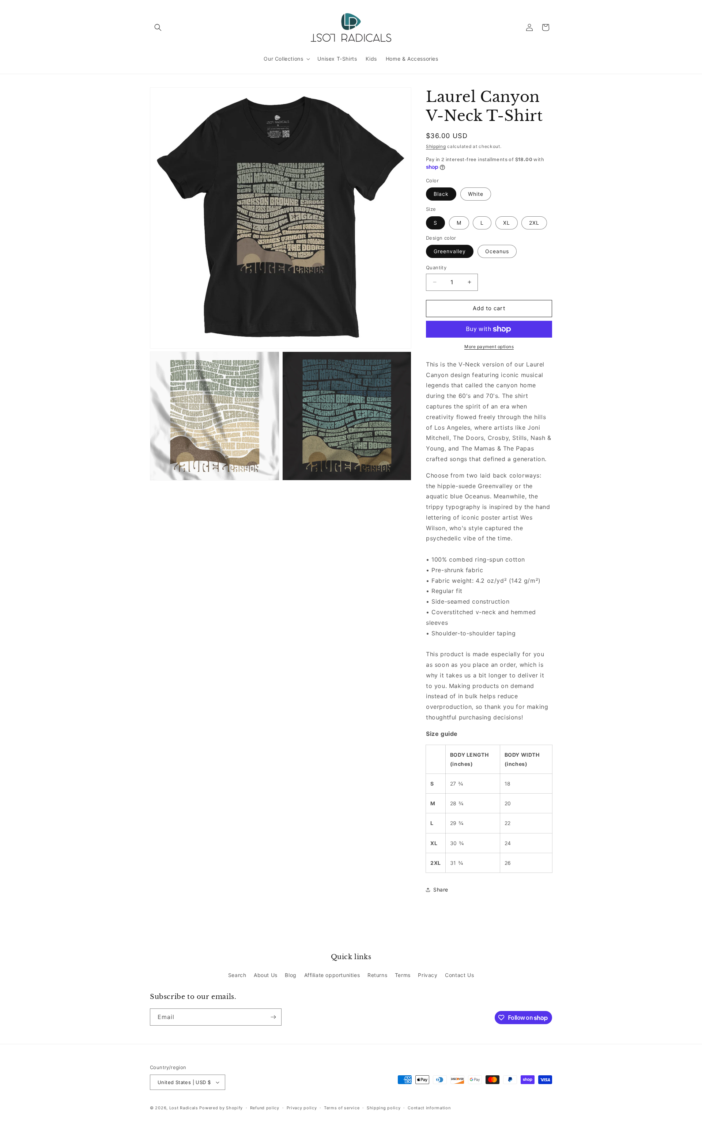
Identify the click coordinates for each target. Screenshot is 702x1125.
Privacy (427, 975)
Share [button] (440, 889)
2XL (534, 223)
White (475, 194)
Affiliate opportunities (332, 975)
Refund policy (264, 1107)
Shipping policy (384, 1107)
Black (441, 194)
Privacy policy (302, 1107)
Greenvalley (450, 251)
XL (506, 223)
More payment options (489, 346)
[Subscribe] (273, 1017)
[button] (158, 27)
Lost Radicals (183, 1107)
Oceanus (497, 251)
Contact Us (459, 975)
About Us (266, 975)
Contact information (429, 1107)
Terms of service (341, 1107)
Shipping (436, 146)
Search (237, 975)
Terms (403, 975)
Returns (377, 975)
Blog (290, 975)
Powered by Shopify (221, 1107)
